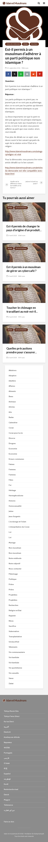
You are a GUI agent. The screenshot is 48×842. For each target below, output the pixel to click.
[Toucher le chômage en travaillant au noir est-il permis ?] (24, 293)
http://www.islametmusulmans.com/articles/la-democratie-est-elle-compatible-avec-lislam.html (24, 170)
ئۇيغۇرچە (7, 779)
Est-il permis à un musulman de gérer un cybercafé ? (23, 269)
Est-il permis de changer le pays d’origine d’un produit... (24, 228)
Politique (34, 44)
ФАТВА (7, 747)
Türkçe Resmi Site (11, 711)
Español (7, 774)
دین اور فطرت (9, 810)
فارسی (6, 758)
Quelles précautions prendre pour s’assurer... (21, 350)
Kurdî (6, 784)
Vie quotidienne (21, 208)
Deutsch (7, 732)
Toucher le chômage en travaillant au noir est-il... (22, 309)
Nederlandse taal (11, 789)
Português (8, 753)
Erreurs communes (13, 44)
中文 (5, 768)
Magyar (7, 800)
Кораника (8, 742)
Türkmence (8, 805)
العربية (6, 727)
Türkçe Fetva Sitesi (11, 716)
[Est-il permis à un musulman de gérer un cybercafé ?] (24, 252)
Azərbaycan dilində (12, 737)
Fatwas (25, 44)
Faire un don (9, 821)
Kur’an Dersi (9, 721)
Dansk (6, 794)
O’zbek (7, 763)
